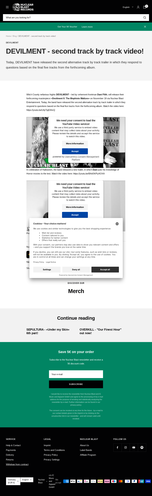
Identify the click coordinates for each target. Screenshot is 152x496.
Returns (10, 459)
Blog (15, 36)
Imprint (47, 445)
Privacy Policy (51, 455)
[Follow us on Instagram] (126, 447)
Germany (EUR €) (12, 481)
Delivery (10, 455)
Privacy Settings (52, 459)
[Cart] (144, 7)
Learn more (87, 26)
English (126, 7)
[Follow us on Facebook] (117, 447)
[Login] (138, 7)
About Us (84, 445)
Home (8, 36)
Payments (11, 450)
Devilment (12, 43)
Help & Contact (13, 445)
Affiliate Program (88, 455)
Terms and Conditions (54, 450)
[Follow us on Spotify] (142, 447)
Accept (75, 151)
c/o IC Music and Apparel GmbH (52, 481)
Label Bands (86, 450)
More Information (75, 143)
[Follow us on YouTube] (134, 447)
